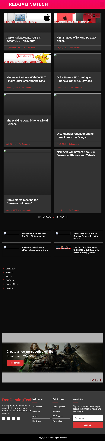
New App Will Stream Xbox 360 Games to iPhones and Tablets (76, 153)
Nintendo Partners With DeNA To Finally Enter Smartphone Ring (26, 79)
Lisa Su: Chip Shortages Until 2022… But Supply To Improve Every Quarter (86, 250)
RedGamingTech (28, 4)
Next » (64, 217)
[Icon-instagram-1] (13, 418)
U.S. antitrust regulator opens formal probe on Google (75, 135)
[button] (102, 4)
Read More (15, 363)
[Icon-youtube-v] (18, 418)
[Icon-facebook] (3, 418)
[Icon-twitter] (8, 418)
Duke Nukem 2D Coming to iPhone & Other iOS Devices (74, 79)
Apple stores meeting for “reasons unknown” (21, 201)
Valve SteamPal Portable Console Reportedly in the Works (85, 236)
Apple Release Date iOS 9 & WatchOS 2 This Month (23, 39)
